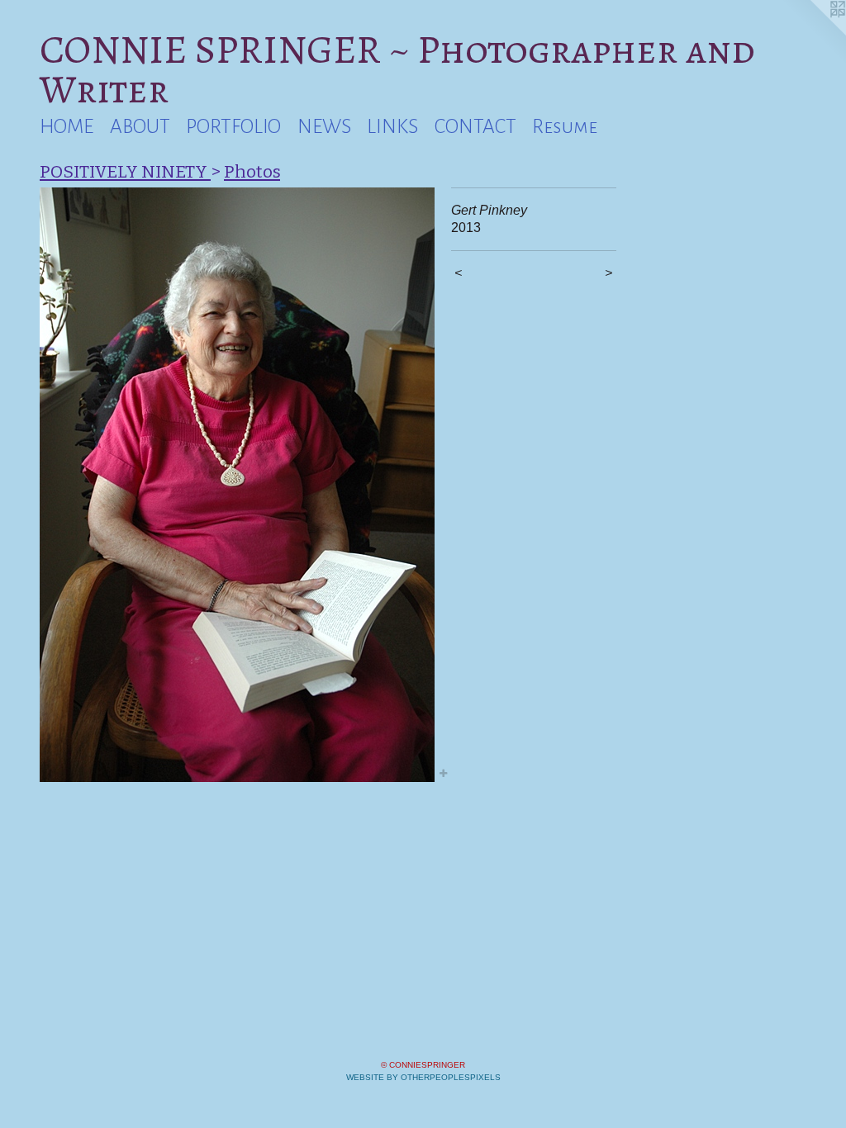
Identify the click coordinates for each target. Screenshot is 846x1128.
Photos (252, 171)
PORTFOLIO (233, 126)
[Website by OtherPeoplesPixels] (813, 33)
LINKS (392, 126)
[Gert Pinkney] (237, 484)
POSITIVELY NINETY (125, 171)
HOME (66, 126)
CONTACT (475, 126)
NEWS (324, 126)
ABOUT (140, 126)
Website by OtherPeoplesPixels (423, 1077)
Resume (564, 126)
